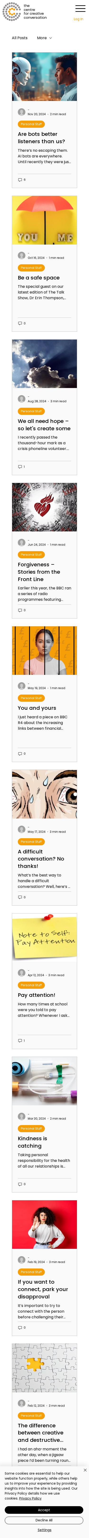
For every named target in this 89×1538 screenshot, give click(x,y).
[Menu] (80, 8)
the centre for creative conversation (35, 11)
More (42, 38)
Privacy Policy (30, 1498)
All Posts (20, 38)
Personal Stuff (31, 124)
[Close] (82, 1473)
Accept (44, 1510)
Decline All (44, 1520)
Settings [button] (45, 1530)
